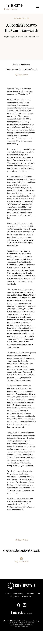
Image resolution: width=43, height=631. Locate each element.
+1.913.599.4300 (16, 623)
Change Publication (12, 9)
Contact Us (26, 596)
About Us (30, 594)
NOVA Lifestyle (31, 69)
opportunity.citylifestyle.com (21, 626)
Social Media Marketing (14, 594)
